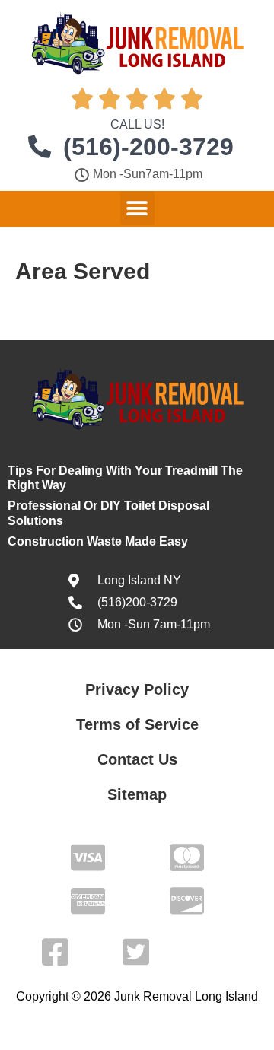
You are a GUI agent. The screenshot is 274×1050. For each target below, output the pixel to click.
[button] (137, 208)
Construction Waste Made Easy (98, 541)
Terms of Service (137, 724)
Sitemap (137, 794)
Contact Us (137, 759)
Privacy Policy (137, 689)
